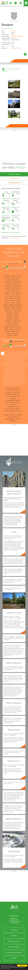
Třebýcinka (10, 325)
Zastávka (18, 329)
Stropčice (8, 321)
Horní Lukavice (9, 292)
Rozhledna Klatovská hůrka (13, 411)
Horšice (18, 292)
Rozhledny (23, 365)
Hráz (13, 294)
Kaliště (11, 296)
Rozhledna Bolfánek (13, 400)
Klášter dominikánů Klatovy (13, 415)
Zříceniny (20, 368)
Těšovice (15, 323)
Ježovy (19, 294)
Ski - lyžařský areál (14, 357)
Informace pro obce (14, 941)
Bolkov (19, 276)
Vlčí (11, 327)
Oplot (13, 309)
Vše (3, 353)
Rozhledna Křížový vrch (12, 394)
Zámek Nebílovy (13, 417)
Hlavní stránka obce (22, 61)
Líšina (6, 304)
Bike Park (6, 380)
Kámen (17, 296)
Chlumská (15, 284)
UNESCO (4, 357)
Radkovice (9, 317)
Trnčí (16, 325)
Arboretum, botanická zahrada (10, 365)
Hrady (7, 368)
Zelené (8, 333)
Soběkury (10, 319)
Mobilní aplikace (14, 947)
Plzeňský (13, 31)
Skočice (16, 317)
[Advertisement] (14, 146)
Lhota (12, 302)
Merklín (6, 307)
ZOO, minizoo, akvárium (12, 353)
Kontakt (14, 958)
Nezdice (7, 309)
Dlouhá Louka (17, 286)
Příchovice (9, 315)
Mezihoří (13, 307)
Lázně (12, 376)
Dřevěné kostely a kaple (10, 372)
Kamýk (7, 298)
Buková (12, 278)
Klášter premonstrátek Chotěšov (13, 403)
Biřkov (13, 276)
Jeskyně (6, 376)
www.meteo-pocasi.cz (14, 238)
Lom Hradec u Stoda (12, 409)
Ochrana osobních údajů (14, 952)
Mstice (19, 307)
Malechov (18, 304)
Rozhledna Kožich (13, 407)
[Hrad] (14, 84)
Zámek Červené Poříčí (12, 388)
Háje (8, 290)
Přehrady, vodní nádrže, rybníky (14, 361)
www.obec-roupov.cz (16, 48)
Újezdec (6, 327)
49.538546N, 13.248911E (17, 36)
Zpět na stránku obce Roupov (20, 126)
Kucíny (18, 300)
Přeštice (13, 34)
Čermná (16, 280)
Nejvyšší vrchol (20, 376)
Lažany (6, 302)
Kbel (12, 298)
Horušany (7, 294)
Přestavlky (16, 311)
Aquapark (23, 353)
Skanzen (24, 357)
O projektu (14, 930)
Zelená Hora (15, 331)
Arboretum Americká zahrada (13, 397)
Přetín (16, 313)
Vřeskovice (17, 327)
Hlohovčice (14, 290)
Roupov (7, 24)
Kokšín (6, 300)
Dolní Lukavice (16, 288)
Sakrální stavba (20, 384)
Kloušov (17, 298)
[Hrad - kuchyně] (14, 104)
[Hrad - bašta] (14, 94)
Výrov (6, 329)
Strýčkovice (16, 321)
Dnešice (7, 288)
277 (12, 44)
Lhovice (17, 302)
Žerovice (10, 335)
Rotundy (21, 372)
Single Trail (14, 380)
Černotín (7, 282)
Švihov (9, 323)
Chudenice (7, 286)
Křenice (12, 300)
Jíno (6, 296)
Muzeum (22, 380)
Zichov (16, 335)
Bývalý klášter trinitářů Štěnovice (12, 420)
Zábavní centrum (8, 384)
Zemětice (15, 333)
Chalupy (8, 284)
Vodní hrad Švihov (12, 390)
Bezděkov (7, 276)
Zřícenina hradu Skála (12, 392)
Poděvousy (8, 311)
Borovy (7, 278)
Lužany (11, 304)
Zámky (13, 368)
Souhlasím (22, 965)
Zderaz (7, 331)
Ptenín (16, 315)
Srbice (16, 319)
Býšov (18, 278)
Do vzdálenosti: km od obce (12, 261)
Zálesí (11, 329)
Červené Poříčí (16, 282)
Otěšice (18, 309)
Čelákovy (9, 280)
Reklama (14, 936)
